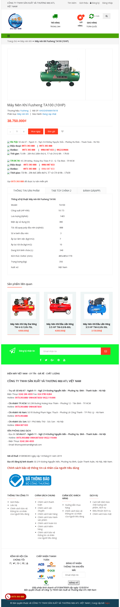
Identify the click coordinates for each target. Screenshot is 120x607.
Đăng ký (96, 2)
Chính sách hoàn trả (47, 523)
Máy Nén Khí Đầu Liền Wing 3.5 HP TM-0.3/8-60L (60, 325)
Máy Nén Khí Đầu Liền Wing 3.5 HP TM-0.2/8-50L (96, 325)
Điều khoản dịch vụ (102, 510)
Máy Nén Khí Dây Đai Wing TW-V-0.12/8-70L (23, 325)
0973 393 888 (17, 181)
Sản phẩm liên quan (19, 284)
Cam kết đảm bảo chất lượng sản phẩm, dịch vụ (101, 505)
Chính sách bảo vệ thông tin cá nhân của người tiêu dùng (19, 511)
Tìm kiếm (72, 2)
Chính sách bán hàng (47, 514)
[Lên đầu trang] (112, 597)
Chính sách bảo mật (102, 514)
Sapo (107, 603)
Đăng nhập (107, 2)
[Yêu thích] (62, 131)
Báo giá (51, 131)
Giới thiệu (83, 2)
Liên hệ (13, 505)
